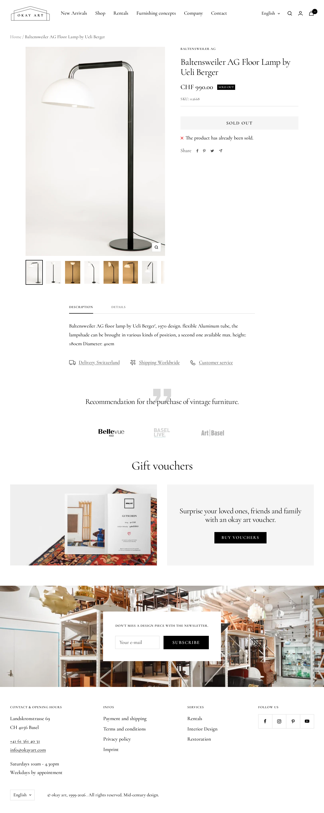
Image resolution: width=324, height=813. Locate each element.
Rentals (120, 13)
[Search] (290, 13)
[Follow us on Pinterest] (293, 721)
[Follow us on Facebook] (265, 721)
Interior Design (202, 729)
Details (118, 307)
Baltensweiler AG (198, 49)
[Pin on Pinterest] (204, 151)
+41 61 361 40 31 (25, 741)
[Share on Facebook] (197, 151)
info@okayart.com (28, 750)
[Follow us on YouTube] (307, 721)
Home (15, 36)
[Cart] (311, 13)
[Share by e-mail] (220, 150)
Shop (100, 13)
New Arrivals (74, 13)
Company (193, 13)
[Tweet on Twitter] (212, 151)
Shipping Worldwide (159, 362)
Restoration (199, 739)
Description (81, 307)
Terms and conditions (124, 729)
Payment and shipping (125, 719)
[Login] (300, 13)
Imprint (111, 749)
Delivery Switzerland (99, 362)
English (268, 13)
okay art (59, 795)
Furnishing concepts (156, 13)
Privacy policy (117, 739)
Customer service (216, 362)
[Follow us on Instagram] (279, 721)
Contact (219, 13)
